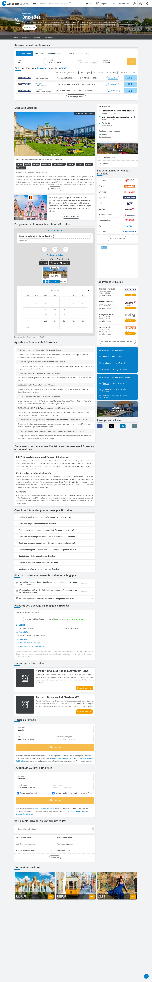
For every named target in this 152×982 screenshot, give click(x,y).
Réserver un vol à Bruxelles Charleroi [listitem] (116, 377)
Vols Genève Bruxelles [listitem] (65, 850)
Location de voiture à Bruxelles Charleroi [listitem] (114, 390)
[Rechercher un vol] (131, 61)
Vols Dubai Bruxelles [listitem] (65, 844)
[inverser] (45, 61)
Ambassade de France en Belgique (32, 646)
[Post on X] (111, 426)
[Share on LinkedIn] (123, 426)
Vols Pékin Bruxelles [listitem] (65, 838)
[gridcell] (27, 299)
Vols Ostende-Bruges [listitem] (107, 157)
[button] (32, 22)
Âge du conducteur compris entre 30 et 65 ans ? (75, 793)
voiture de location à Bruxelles (44, 809)
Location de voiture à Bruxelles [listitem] (114, 363)
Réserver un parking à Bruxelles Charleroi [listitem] (114, 396)
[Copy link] (134, 426)
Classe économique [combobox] (75, 54)
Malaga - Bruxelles (106, 314)
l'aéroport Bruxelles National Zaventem (65, 758)
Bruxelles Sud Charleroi (24, 814)
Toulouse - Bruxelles (107, 289)
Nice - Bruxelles (105, 327)
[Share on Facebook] (99, 426)
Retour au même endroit (30, 793)
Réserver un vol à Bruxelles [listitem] (113, 350)
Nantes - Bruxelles (106, 302)
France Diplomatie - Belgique (30, 643)
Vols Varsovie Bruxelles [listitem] (25, 850)
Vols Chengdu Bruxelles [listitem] (25, 844)
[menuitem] (15, 3)
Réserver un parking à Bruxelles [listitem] (114, 369)
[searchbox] (55, 3)
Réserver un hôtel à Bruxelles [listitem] (113, 357)
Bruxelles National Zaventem (79, 811)
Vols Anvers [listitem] (103, 164)
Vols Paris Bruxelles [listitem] (24, 838)
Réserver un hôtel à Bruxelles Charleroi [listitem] (113, 384)
